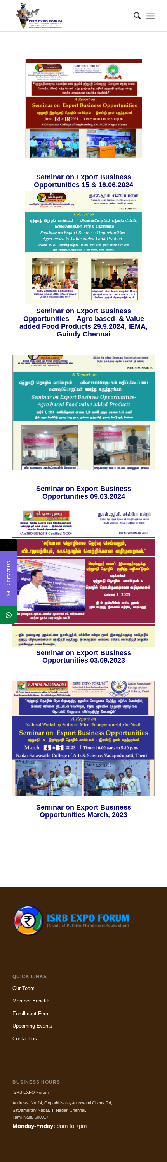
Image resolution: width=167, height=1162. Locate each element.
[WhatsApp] (8, 615)
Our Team (23, 988)
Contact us (24, 1039)
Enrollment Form (31, 1013)
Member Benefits (31, 1001)
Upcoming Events (32, 1026)
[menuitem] (133, 15)
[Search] (133, 15)
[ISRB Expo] (69, 15)
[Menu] (150, 16)
